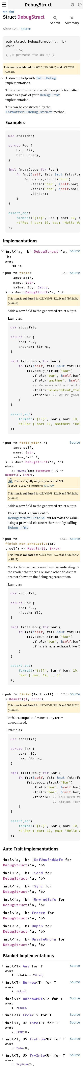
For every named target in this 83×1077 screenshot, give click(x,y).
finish (25, 694)
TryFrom (37, 1039)
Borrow (29, 982)
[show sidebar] (4, 4)
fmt (11, 12)
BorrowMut (33, 998)
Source (26, 29)
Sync (38, 886)
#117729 (48, 486)
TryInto (37, 1055)
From (27, 1015)
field (24, 273)
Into (33, 1023)
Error (27, 475)
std (5, 12)
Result (10, 475)
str (30, 282)
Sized (38, 975)
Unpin (37, 926)
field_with (29, 443)
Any (26, 966)
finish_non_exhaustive (26, 544)
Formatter (43, 470)
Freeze (38, 912)
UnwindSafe (45, 899)
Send (38, 873)
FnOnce (21, 470)
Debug (42, 287)
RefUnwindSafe (48, 859)
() (18, 475)
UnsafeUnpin (44, 939)
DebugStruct (38, 5)
